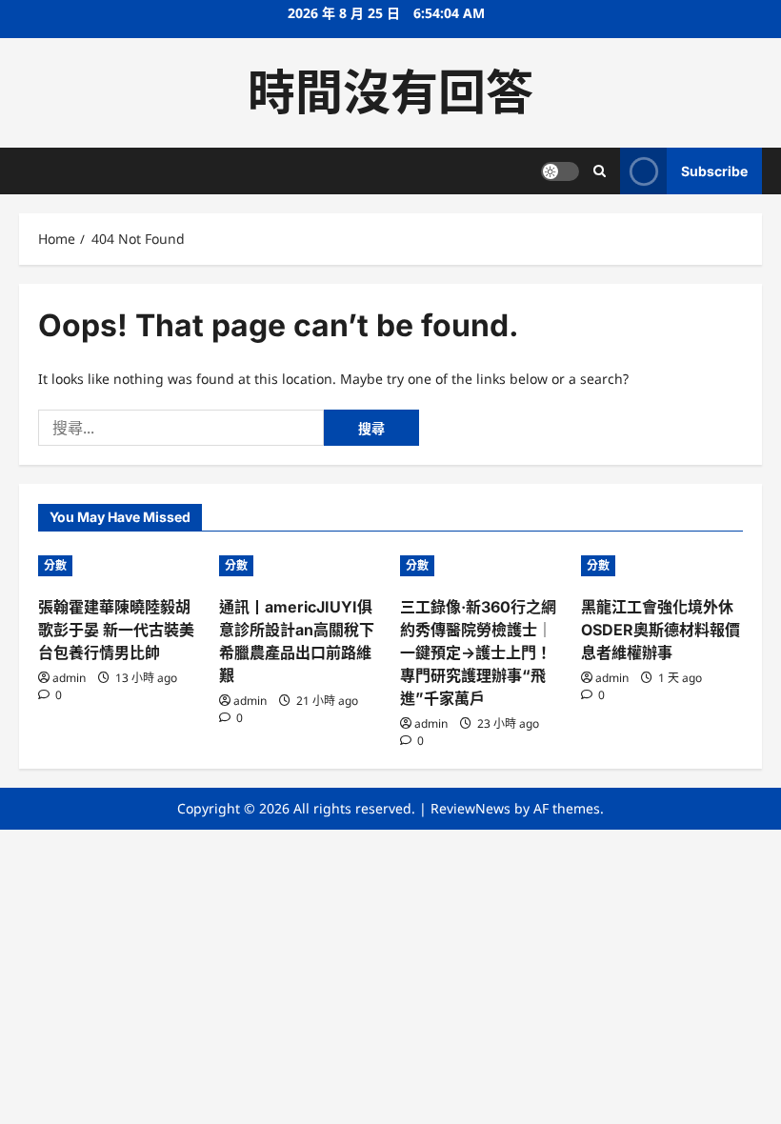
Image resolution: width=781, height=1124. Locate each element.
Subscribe (714, 171)
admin (69, 678)
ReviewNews (471, 808)
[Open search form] (599, 171)
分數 (55, 565)
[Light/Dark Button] (560, 171)
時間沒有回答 (390, 92)
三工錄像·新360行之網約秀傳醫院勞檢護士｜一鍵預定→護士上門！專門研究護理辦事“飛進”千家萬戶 (478, 652)
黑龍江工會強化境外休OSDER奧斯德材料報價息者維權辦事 (660, 629)
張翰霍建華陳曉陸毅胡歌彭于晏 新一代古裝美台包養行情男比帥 (116, 629)
